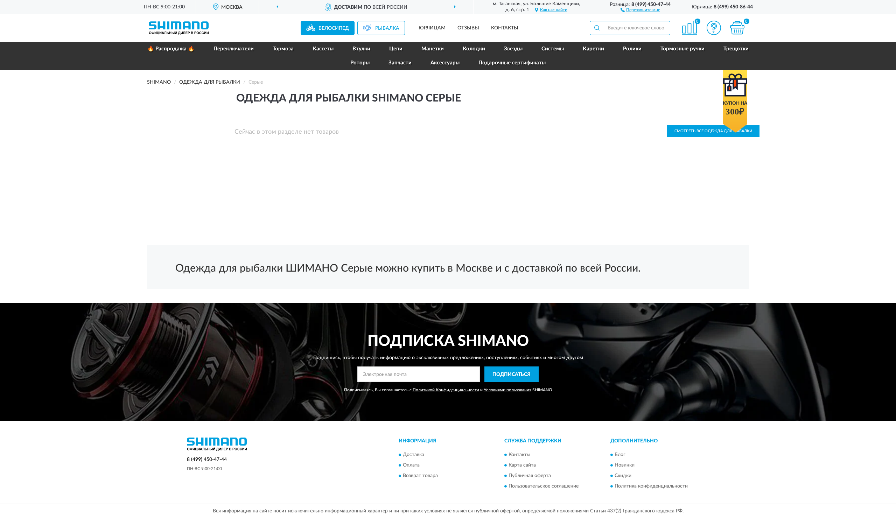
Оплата (411, 465)
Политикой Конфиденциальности (446, 390)
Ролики (632, 48)
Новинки (625, 465)
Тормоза (283, 48)
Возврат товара (420, 475)
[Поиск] (597, 28)
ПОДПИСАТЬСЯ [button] (511, 374)
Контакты (504, 28)
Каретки (593, 48)
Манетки (432, 48)
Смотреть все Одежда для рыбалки (713, 131)
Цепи (395, 48)
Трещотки (736, 48)
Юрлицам (432, 28)
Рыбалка (387, 28)
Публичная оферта (530, 475)
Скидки (623, 475)
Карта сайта (522, 465)
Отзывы (468, 28)
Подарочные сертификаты (512, 62)
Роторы (360, 62)
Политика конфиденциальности (651, 486)
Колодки (474, 48)
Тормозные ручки (682, 48)
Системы (552, 48)
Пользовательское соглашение (544, 486)
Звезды (513, 48)
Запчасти (400, 62)
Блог (620, 454)
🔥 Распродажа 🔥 (171, 48)
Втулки (361, 48)
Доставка (413, 454)
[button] (640, 9)
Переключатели (234, 48)
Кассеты (323, 48)
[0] (737, 28)
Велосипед (333, 28)
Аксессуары (445, 62)
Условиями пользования (507, 390)
